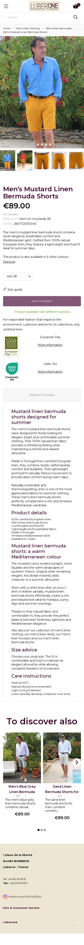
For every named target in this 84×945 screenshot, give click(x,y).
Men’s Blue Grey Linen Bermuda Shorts (22, 792)
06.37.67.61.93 (18, 883)
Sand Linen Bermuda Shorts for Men (62, 792)
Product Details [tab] (42, 395)
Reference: (11, 219)
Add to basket (42, 301)
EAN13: (8, 224)
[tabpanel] (42, 92)
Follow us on (24, 896)
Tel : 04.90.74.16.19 (14, 879)
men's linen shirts (42, 634)
